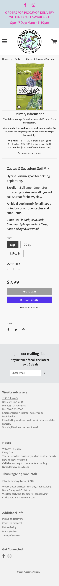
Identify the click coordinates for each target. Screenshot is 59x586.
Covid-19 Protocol (12, 523)
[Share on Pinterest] (23, 329)
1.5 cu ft (15, 253)
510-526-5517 (18, 405)
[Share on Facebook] (9, 329)
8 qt (12, 245)
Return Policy (9, 527)
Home (5, 59)
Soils (17, 59)
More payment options (29, 307)
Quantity (13, 263)
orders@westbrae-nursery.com (26, 412)
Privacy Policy (9, 531)
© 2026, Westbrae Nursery (28, 572)
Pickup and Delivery (12, 518)
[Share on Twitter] (16, 329)
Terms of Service (11, 535)
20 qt (27, 245)
